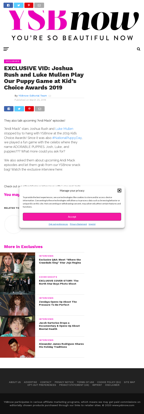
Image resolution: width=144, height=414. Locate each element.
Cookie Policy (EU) (109, 382)
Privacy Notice (64, 382)
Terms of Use (85, 382)
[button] (119, 190)
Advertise (30, 382)
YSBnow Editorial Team (32, 95)
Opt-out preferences (58, 224)
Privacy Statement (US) (74, 385)
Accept (72, 216)
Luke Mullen (64, 129)
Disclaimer (112, 385)
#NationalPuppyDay (67, 138)
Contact (45, 382)
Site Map (129, 382)
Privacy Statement (78, 224)
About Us (15, 382)
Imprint (92, 224)
